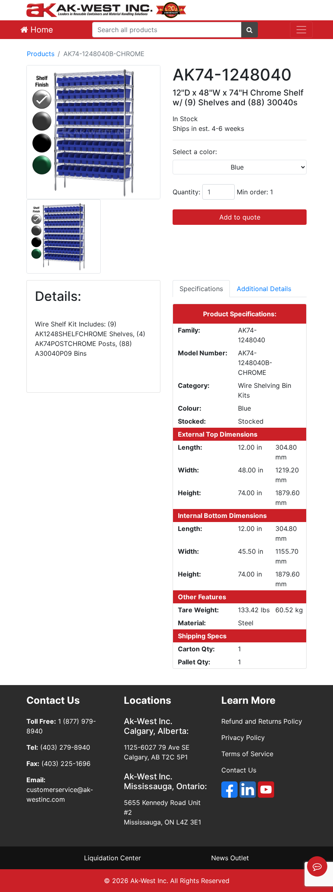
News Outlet (230, 858)
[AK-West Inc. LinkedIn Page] (248, 789)
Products (40, 54)
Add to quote (239, 217)
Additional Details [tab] (264, 289)
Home (40, 30)
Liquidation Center (112, 858)
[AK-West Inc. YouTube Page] (266, 789)
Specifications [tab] (201, 289)
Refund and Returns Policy (261, 721)
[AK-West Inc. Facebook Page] (229, 789)
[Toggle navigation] (301, 30)
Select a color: (195, 152)
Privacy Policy (243, 737)
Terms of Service (247, 754)
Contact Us (238, 770)
